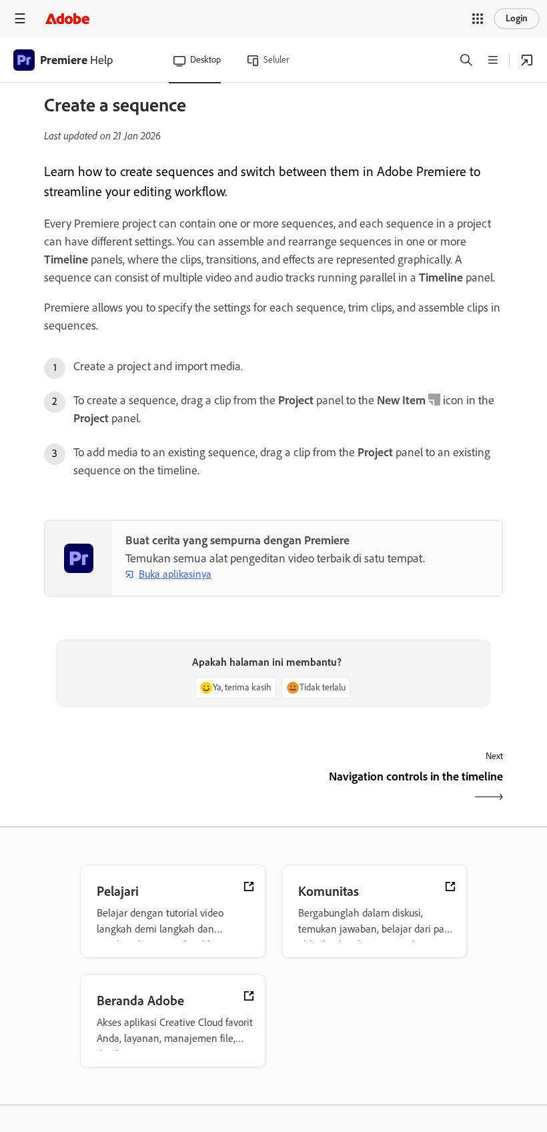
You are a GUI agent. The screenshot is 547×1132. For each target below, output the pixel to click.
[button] (477, 18)
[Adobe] (67, 18)
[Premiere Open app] (527, 60)
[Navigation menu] (20, 18)
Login (517, 18)
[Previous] (157, 788)
